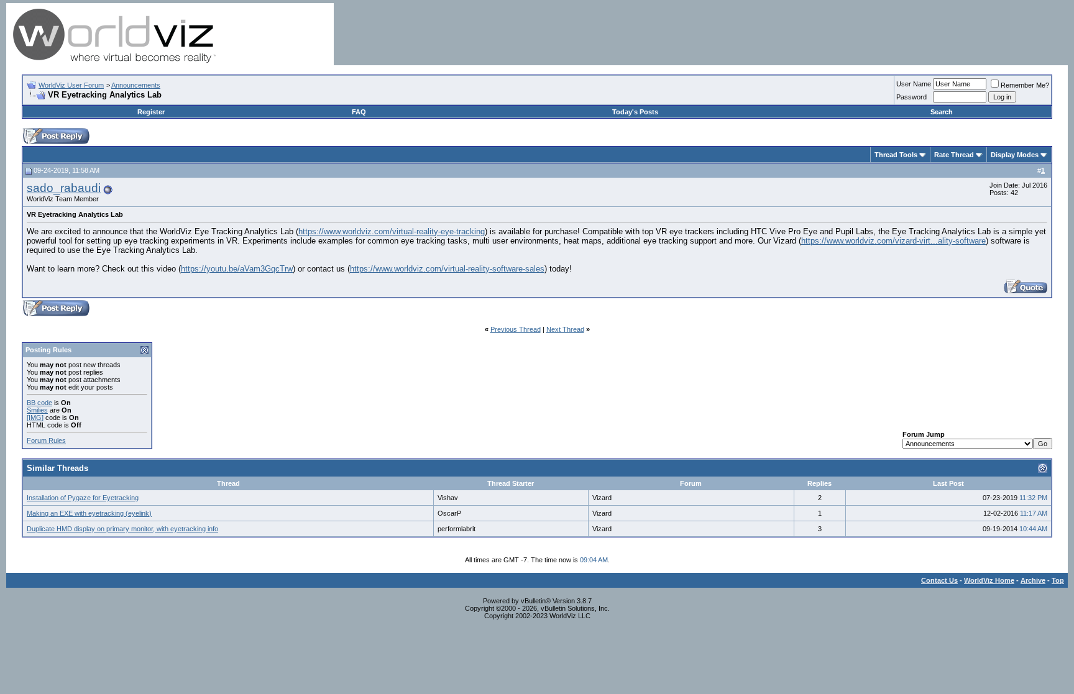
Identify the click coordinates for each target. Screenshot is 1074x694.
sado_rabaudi (64, 187)
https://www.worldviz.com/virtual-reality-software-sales (447, 268)
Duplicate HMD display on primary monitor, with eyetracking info (122, 528)
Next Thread (565, 329)
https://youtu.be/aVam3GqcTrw (237, 268)
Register (151, 112)
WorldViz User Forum (71, 85)
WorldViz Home (989, 580)
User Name (913, 84)
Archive (1033, 580)
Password (911, 97)
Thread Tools (895, 154)
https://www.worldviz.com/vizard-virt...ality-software (893, 240)
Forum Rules (46, 440)
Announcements (135, 85)
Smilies (37, 410)
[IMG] (35, 417)
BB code (39, 402)
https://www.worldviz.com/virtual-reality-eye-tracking (391, 231)
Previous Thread (515, 329)
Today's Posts (635, 112)
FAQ (359, 112)
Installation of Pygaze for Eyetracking (83, 497)
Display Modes (1015, 154)
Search (941, 112)
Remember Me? (1025, 85)
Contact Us (939, 580)
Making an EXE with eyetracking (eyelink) (89, 513)
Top (1058, 580)
